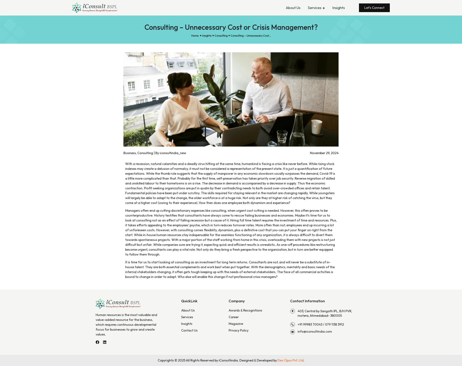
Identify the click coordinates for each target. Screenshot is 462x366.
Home (195, 35)
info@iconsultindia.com (315, 331)
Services (314, 7)
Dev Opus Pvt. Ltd (291, 360)
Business (129, 153)
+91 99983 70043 (310, 324)
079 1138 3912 (334, 324)
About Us (293, 7)
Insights (338, 7)
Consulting (221, 35)
